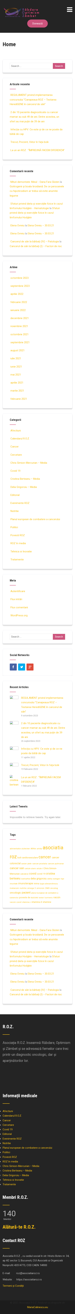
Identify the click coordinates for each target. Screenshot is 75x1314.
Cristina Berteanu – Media (25, 478)
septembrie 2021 (20, 342)
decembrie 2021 (19, 318)
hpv (62, 879)
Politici (14, 527)
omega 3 (31, 888)
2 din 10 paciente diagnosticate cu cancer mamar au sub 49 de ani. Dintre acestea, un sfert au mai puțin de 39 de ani (34, 117)
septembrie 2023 (20, 286)
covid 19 (41, 873)
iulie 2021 (15, 358)
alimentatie (15, 848)
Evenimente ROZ (19, 503)
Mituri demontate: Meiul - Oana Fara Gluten (34, 181)
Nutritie (14, 511)
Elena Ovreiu (17, 225)
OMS (47, 888)
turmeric (49, 897)
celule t (40, 868)
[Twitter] (21, 667)
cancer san (17, 868)
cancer (45, 857)
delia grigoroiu (39, 878)
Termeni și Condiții (13, 1285)
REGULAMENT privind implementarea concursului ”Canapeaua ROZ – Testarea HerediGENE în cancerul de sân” (33, 99)
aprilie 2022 (16, 294)
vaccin (56, 897)
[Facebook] (13, 667)
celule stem (30, 868)
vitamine (47, 902)
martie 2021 (17, 390)
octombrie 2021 (19, 334)
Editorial (15, 495)
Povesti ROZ (17, 535)
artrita (39, 849)
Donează (37, 23)
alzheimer (25, 849)
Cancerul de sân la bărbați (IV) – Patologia (34, 241)
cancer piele (26, 864)
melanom (14, 888)
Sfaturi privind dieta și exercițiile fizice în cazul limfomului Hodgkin (35, 213)
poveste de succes (28, 897)
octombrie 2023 (19, 277)
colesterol (24, 874)
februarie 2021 (18, 398)
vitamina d (36, 902)
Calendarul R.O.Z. (20, 438)
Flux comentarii (19, 607)
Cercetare (16, 454)
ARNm (33, 849)
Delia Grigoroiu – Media (23, 487)
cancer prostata (39, 863)
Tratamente (17, 559)
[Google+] (30, 667)
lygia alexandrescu (49, 883)
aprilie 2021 (16, 382)
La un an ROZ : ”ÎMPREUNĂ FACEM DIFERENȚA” (37, 150)
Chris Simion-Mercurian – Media (28, 462)
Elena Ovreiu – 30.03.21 (41, 225)
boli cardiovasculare (27, 857)
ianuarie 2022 (18, 310)
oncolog (54, 888)
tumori (41, 898)
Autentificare (17, 591)
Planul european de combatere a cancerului (35, 519)
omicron (40, 888)
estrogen (56, 879)
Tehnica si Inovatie (21, 551)
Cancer (14, 446)
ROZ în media (18, 543)
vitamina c (26, 902)
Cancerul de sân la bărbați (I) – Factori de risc (36, 246)
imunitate (14, 884)
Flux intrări (16, 599)
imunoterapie (25, 883)
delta (49, 879)
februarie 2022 (18, 302)
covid (32, 873)
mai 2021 (15, 374)
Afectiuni (15, 430)
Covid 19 (15, 470)
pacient (26, 892)
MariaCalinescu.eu (37, 1307)
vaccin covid (15, 902)
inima (36, 883)
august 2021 (17, 350)
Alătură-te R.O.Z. (19, 1227)
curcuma (25, 878)
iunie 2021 (16, 366)
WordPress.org (19, 615)
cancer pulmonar (56, 863)
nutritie (23, 888)
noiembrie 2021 (19, 326)
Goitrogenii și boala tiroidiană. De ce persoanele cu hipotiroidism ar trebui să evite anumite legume (37, 191)
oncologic (15, 892)
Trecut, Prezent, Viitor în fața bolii (29, 142)
